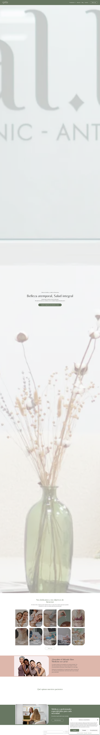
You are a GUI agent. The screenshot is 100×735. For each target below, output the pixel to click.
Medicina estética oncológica (22, 624)
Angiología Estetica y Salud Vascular (35, 642)
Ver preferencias (93, 730)
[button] (97, 719)
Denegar (84, 730)
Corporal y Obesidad (78, 624)
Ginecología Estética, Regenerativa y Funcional (50, 641)
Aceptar (74, 730)
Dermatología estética (22, 642)
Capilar (64, 625)
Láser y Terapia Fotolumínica (50, 624)
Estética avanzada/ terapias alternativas (78, 642)
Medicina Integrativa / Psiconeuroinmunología (66, 642)
